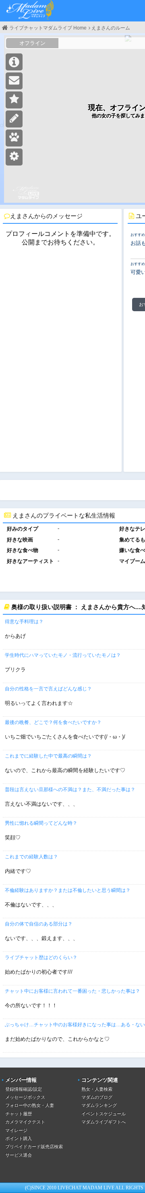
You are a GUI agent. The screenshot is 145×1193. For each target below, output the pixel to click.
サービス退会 (18, 1155)
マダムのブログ (96, 1097)
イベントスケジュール (103, 1113)
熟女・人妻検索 (96, 1089)
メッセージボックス (25, 1097)
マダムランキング (99, 1105)
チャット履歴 (18, 1113)
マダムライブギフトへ (103, 1121)
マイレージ (16, 1130)
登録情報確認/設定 (23, 1089)
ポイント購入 (18, 1138)
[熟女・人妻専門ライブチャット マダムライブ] (30, 10)
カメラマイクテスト (25, 1121)
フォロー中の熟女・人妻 (29, 1105)
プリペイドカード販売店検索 (34, 1146)
